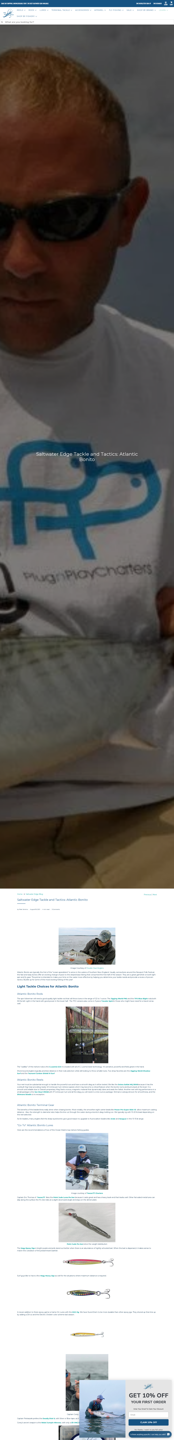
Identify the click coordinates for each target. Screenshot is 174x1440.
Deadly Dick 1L (49, 1418)
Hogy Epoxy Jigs (28, 1248)
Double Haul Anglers (95, 968)
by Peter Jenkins (22, 909)
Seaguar (123, 1119)
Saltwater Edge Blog (34, 894)
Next (155, 894)
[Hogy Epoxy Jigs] (87, 1267)
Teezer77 (41, 1197)
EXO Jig (75, 1312)
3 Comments (56, 909)
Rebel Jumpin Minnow (51, 1423)
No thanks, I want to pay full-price (148, 1430)
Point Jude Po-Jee (75, 1244)
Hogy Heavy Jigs (47, 1276)
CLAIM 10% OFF (148, 1422)
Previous (147, 894)
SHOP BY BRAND (145, 10)
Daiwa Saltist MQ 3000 (128, 1084)
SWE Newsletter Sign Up (143, 3)
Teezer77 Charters (95, 1193)
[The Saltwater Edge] (8, 13)
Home (19, 894)
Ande (112, 1119)
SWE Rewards (157, 3)
